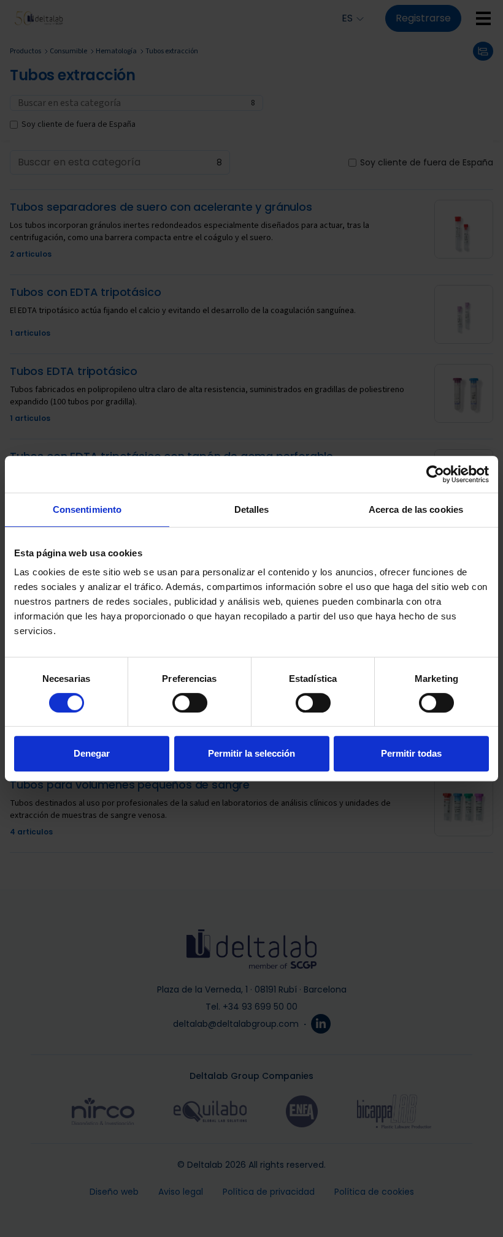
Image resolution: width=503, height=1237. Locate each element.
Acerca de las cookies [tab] (416, 509)
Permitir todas (411, 753)
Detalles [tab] (251, 509)
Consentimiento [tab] (87, 509)
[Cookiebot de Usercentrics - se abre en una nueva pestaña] (435, 474)
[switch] (189, 703)
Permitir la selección (251, 753)
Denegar (92, 753)
